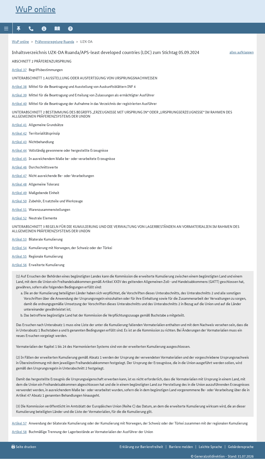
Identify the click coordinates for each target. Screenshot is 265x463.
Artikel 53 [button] (19, 239)
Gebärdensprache (241, 446)
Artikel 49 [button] (19, 192)
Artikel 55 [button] (19, 256)
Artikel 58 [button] (19, 431)
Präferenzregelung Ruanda (54, 41)
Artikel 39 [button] (19, 94)
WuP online (36, 9)
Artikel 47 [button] (19, 175)
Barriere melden (181, 446)
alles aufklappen (242, 52)
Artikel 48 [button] (19, 184)
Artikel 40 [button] (19, 103)
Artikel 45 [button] (19, 158)
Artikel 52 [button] (19, 217)
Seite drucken (25, 446)
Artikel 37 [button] (19, 69)
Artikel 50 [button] (19, 200)
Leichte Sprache (210, 446)
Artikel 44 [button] (19, 150)
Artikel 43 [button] (19, 141)
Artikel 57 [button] (19, 423)
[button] (6, 28)
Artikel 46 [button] (19, 166)
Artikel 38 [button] (19, 86)
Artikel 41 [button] (19, 124)
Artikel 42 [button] (19, 133)
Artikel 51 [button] (19, 209)
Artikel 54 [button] (19, 247)
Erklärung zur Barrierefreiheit (141, 446)
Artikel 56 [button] (19, 264)
